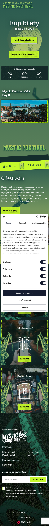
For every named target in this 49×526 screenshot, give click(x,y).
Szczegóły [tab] (23, 223)
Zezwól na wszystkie (24, 293)
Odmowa (24, 307)
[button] (24, 40)
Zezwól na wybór (24, 300)
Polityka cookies (24, 517)
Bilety (5, 452)
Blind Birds (26, 165)
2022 (4, 465)
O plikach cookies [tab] (39, 223)
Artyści (11, 452)
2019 (10, 465)
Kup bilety (24, 23)
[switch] (43, 269)
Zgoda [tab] (8, 223)
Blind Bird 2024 (24, 28)
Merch (5, 455)
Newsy (31, 452)
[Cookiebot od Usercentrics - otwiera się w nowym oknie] (36, 216)
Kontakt (12, 455)
